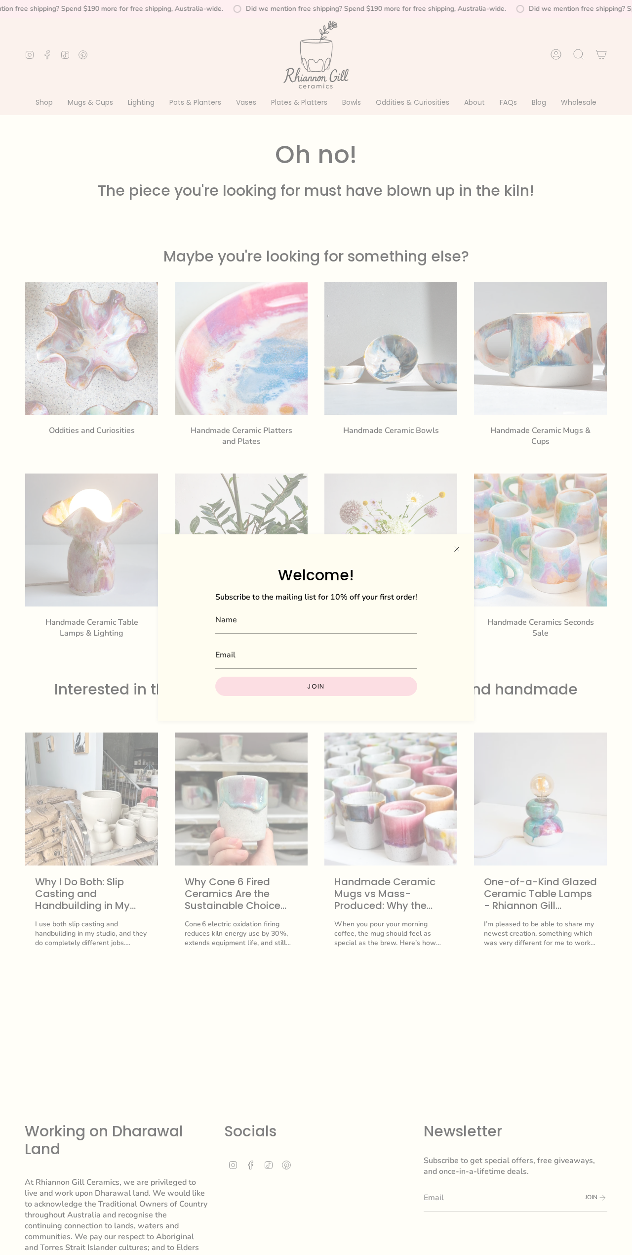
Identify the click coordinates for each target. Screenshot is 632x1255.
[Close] (456, 549)
